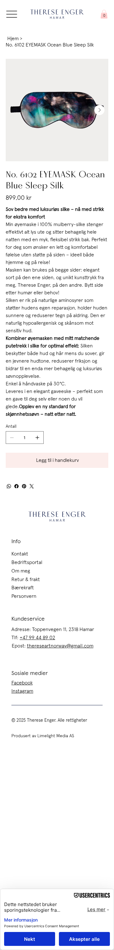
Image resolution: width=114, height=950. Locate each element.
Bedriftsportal (26, 562)
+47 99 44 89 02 (37, 637)
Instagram (22, 691)
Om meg (20, 570)
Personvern (23, 596)
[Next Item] (99, 110)
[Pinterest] (24, 486)
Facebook (22, 682)
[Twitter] (31, 486)
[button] (104, 14)
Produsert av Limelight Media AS (42, 736)
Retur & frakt (25, 579)
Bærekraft (22, 587)
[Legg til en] (37, 437)
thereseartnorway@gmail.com (60, 645)
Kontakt (19, 553)
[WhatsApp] (9, 486)
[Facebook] (16, 486)
